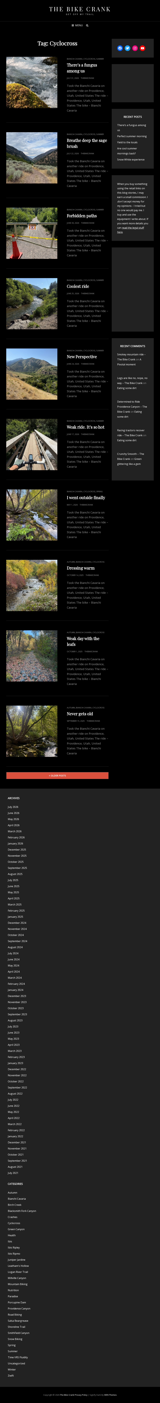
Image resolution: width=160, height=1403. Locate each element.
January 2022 (15, 1136)
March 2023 (15, 1051)
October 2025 (16, 862)
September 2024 (17, 941)
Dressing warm (81, 568)
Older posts (58, 775)
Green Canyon (16, 1229)
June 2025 (13, 886)
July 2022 (13, 1099)
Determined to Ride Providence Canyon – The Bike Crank (132, 406)
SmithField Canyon (18, 1333)
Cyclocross (89, 59)
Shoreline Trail (16, 1327)
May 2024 (13, 965)
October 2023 (16, 1008)
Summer (100, 59)
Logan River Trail (18, 1272)
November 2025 (17, 855)
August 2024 (15, 947)
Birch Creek (14, 1205)
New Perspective (82, 356)
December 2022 (17, 1069)
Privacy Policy (81, 1394)
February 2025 (16, 910)
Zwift (11, 1375)
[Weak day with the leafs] (31, 655)
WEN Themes (110, 1394)
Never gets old (80, 713)
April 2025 (14, 898)
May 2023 (13, 1038)
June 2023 (13, 1032)
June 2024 (13, 959)
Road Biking (15, 1314)
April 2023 (14, 1045)
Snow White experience (131, 159)
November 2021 (17, 1148)
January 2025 (15, 916)
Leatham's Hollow (18, 1266)
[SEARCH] (87, 25)
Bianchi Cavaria (74, 59)
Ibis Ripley (14, 1247)
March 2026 (15, 831)
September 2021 (17, 1160)
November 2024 (17, 929)
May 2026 (13, 819)
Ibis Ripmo (14, 1253)
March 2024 (15, 977)
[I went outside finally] (31, 515)
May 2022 (13, 1112)
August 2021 (15, 1167)
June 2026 (13, 813)
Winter (12, 1369)
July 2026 (13, 807)
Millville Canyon (17, 1278)
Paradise (13, 1296)
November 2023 (17, 1002)
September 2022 (17, 1087)
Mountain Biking (18, 1284)
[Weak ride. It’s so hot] (31, 444)
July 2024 (13, 953)
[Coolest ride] (31, 303)
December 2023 (17, 996)
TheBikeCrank (87, 78)
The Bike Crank (80, 9)
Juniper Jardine (16, 1259)
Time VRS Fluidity (18, 1357)
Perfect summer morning (132, 136)
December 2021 (17, 1142)
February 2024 (16, 984)
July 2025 (13, 880)
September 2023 (17, 1014)
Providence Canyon (19, 1308)
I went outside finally (86, 497)
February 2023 (16, 1057)
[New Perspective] (31, 374)
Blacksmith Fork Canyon (22, 1211)
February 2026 (16, 837)
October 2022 (16, 1081)
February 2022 (16, 1130)
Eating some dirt (126, 388)
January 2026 (15, 843)
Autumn (71, 562)
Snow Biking (15, 1339)
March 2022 (15, 1124)
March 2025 (15, 904)
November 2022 (17, 1075)
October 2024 (16, 935)
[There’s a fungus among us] (31, 82)
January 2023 (15, 1063)
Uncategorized (16, 1363)
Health (12, 1235)
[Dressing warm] (31, 585)
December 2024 (17, 923)
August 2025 (15, 874)
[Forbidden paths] (31, 233)
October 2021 (16, 1154)
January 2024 (15, 990)
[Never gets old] (31, 731)
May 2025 (13, 892)
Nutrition (13, 1290)
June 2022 (13, 1106)
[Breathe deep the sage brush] (31, 157)
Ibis (10, 1241)
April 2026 (14, 825)
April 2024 (14, 971)
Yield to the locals (127, 142)
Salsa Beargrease (18, 1320)
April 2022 (14, 1118)
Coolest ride (78, 286)
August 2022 (15, 1093)
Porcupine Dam (17, 1302)
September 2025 (17, 868)
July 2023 (13, 1026)
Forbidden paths (82, 215)
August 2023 (15, 1020)
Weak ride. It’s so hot (85, 427)
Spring (99, 491)
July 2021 (13, 1173)
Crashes (12, 1217)
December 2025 (17, 849)
